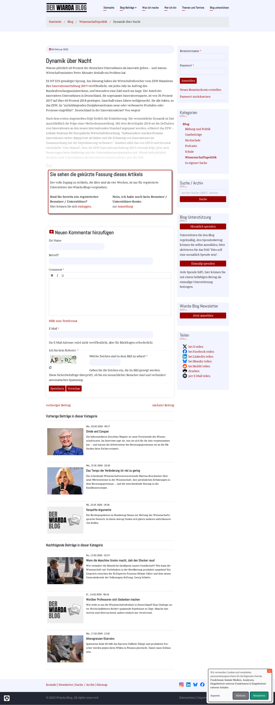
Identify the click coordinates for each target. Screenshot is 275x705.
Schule (189, 151)
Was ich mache (150, 7)
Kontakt (51, 684)
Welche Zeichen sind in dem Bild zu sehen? (117, 356)
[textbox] (110, 297)
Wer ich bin (170, 7)
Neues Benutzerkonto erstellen (200, 89)
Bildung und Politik (198, 129)
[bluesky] (196, 684)
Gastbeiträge (193, 134)
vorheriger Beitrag (58, 405)
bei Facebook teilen (201, 351)
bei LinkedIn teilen (200, 356)
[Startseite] (66, 7)
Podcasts (191, 146)
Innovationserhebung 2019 (70, 86)
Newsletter (66, 684)
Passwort (186, 65)
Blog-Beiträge (128, 7)
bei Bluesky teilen (200, 361)
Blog (70, 21)
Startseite (108, 7)
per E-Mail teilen (199, 376)
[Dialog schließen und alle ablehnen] (269, 671)
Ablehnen (241, 695)
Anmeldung (125, 206)
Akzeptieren (259, 695)
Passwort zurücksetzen (195, 96)
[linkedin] (189, 684)
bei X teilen (195, 346)
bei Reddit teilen (199, 366)
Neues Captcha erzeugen (50, 367)
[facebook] (203, 684)
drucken (193, 371)
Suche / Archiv (85, 684)
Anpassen (215, 695)
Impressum (205, 697)
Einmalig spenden (203, 263)
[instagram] (182, 684)
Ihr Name (55, 240)
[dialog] (240, 685)
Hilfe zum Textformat (63, 321)
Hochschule (193, 140)
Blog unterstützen (219, 7)
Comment (55, 269)
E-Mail (53, 328)
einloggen (84, 206)
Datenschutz (187, 697)
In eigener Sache (196, 163)
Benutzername (189, 51)
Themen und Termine (193, 7)
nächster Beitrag (163, 405)
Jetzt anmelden (203, 315)
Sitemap (102, 684)
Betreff (54, 255)
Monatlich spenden (203, 226)
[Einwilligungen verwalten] (7, 698)
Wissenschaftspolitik (93, 21)
